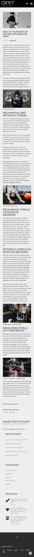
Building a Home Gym (11, 455)
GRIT (12, 546)
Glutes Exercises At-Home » (10, 404)
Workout (13, 40)
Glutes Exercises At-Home (13, 443)
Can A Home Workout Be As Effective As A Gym (17, 451)
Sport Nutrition (10, 481)
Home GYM (8, 477)
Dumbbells (8, 474)
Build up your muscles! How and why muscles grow (15, 34)
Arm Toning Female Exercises (14, 447)
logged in (12, 429)
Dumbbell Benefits (11, 470)
